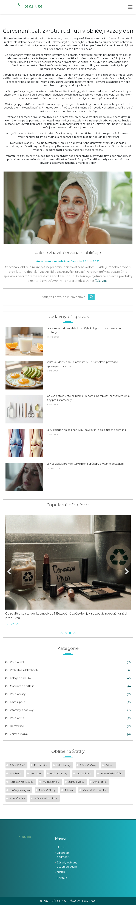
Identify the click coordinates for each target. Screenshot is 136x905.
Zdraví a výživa (19, 734)
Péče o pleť (17, 662)
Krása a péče (18, 702)
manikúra (15, 773)
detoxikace (84, 773)
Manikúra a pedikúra (22, 686)
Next (125, 571)
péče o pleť (17, 765)
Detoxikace (17, 726)
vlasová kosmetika (94, 790)
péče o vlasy (88, 765)
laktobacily (63, 765)
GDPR (61, 872)
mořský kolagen (20, 790)
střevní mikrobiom (45, 798)
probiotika (40, 765)
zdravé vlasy (76, 781)
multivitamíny (51, 781)
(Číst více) (102, 280)
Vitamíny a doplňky (21, 710)
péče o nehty (58, 773)
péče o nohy (47, 790)
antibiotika (100, 781)
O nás (60, 847)
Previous (10, 571)
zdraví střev (17, 798)
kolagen (35, 773)
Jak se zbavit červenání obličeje (68, 252)
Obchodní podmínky (63, 854)
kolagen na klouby (21, 781)
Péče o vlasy (18, 694)
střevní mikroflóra (112, 773)
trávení (69, 790)
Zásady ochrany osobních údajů (67, 864)
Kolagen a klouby (20, 678)
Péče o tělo (17, 718)
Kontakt (62, 878)
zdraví (109, 765)
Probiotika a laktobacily (24, 670)
